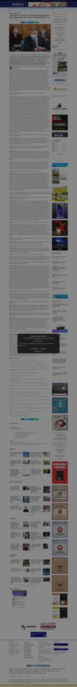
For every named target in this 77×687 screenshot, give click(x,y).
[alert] (38, 343)
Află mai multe (40, 339)
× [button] (58, 334)
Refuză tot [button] (43, 348)
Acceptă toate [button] (34, 348)
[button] (38, 341)
